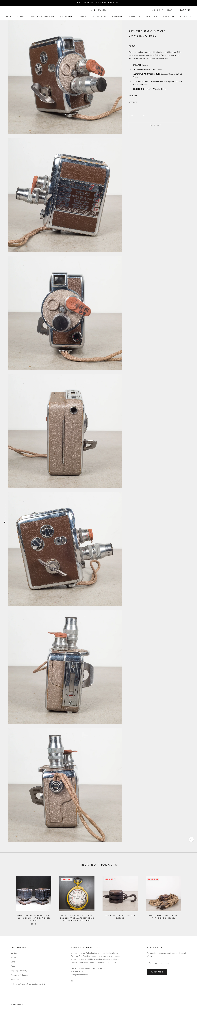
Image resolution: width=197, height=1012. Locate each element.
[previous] (8, 898)
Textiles (151, 16)
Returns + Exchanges (19, 975)
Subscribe (157, 972)
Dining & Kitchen (42, 16)
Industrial (99, 16)
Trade (13, 966)
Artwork (169, 16)
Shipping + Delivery (19, 970)
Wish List (15, 979)
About (13, 957)
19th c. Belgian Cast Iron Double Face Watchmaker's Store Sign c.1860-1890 (77, 918)
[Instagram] (72, 980)
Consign (185, 16)
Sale (9, 16)
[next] (189, 898)
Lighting (118, 16)
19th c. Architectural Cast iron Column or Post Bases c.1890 (34, 918)
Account (157, 10)
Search (171, 10)
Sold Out (155, 125)
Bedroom (66, 16)
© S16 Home (17, 1004)
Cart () (185, 10)
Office (82, 16)
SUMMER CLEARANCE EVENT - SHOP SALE (98, 3)
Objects (134, 16)
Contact (14, 953)
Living (21, 16)
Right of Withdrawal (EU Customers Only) (28, 984)
